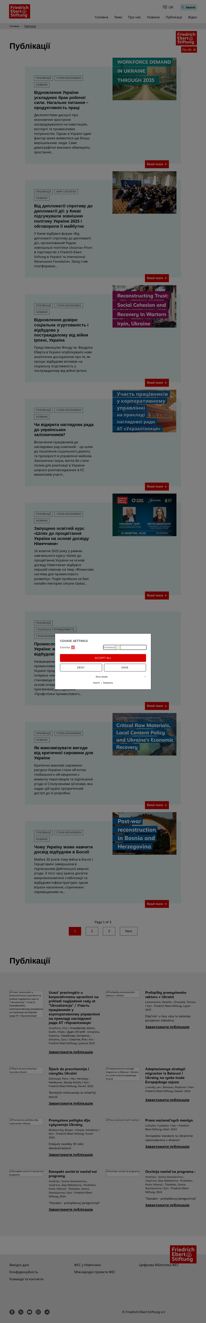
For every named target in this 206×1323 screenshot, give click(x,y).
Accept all (103, 658)
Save (124, 667)
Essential (65, 647)
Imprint (96, 683)
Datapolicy (108, 683)
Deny (81, 667)
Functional (109, 647)
